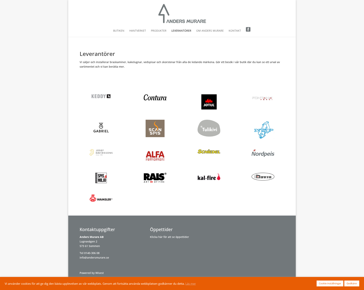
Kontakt (235, 30)
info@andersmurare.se (94, 257)
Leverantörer (181, 30)
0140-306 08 (92, 253)
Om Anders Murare (210, 30)
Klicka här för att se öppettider (169, 237)
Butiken (118, 30)
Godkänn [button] (352, 283)
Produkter (158, 30)
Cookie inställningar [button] (330, 283)
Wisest (99, 273)
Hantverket (137, 30)
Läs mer (190, 283)
